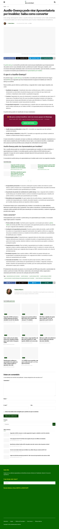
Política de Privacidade (20, 521)
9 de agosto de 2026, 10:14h (16, 176)
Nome (5, 398)
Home (5, 6)
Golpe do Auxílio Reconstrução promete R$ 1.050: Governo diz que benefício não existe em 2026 (30, 455)
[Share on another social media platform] (54, 58)
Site (31, 405)
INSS (8, 6)
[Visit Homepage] (29, 2)
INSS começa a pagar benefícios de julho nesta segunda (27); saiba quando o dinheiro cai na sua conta (30, 339)
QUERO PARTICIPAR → (29, 123)
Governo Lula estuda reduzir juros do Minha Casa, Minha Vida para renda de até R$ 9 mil (28, 449)
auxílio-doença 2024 (34, 276)
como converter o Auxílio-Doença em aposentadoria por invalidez (19, 278)
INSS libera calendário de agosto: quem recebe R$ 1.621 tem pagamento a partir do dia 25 (18, 173)
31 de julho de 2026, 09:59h (9, 344)
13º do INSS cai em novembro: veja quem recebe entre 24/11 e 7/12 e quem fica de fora (30, 362)
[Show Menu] (4, 2)
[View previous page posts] (28, 181)
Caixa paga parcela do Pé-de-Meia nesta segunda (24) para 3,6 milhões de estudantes (27, 438)
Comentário (7, 380)
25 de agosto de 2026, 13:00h (16, 169)
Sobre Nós (6, 521)
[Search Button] (54, 2)
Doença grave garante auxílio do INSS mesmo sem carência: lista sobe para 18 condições (46, 166)
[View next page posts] (31, 181)
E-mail (6, 405)
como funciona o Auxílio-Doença (43, 278)
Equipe (11, 521)
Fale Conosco (30, 521)
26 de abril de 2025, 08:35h (22, 23)
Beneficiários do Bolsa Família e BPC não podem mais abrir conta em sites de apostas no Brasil (29, 444)
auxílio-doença (8, 65)
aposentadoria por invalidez (35, 70)
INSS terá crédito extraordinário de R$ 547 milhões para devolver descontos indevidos (48, 339)
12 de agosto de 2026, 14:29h (43, 169)
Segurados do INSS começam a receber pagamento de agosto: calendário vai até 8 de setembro (18, 166)
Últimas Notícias (38, 521)
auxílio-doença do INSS (46, 276)
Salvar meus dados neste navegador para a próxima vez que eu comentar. (22, 411)
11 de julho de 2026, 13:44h (27, 365)
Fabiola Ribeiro (11, 23)
